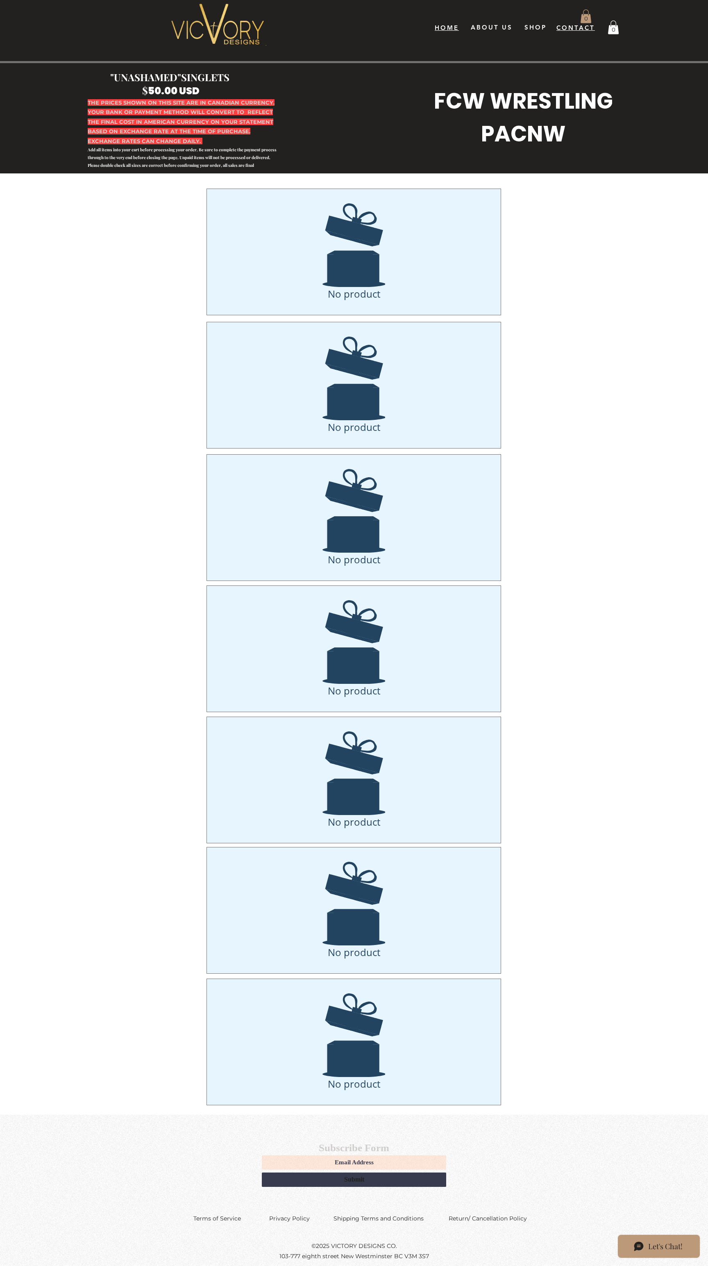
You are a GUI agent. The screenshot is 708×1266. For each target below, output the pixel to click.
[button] (586, 16)
